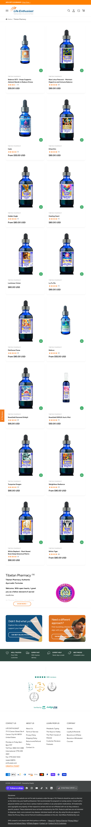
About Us (29, 728)
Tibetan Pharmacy (20, 19)
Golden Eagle (13, 216)
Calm (10, 149)
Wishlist (69, 728)
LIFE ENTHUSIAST (16, 783)
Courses (70, 741)
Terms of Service (32, 732)
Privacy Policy (31, 735)
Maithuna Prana (14, 350)
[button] (7, 10)
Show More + (22, 604)
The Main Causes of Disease (53, 736)
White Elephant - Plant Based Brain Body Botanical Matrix (19, 552)
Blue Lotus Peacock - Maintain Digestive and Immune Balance (60, 81)
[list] (45, 655)
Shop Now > (26, 2)
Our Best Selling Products (21, 635)
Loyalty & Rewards (73, 732)
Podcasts (49, 744)
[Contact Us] (78, 10)
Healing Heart (54, 216)
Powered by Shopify (28, 783)
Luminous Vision (14, 283)
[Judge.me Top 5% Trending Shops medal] (34, 697)
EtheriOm (52, 149)
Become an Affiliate (74, 735)
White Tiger (53, 551)
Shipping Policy (31, 738)
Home (10, 19)
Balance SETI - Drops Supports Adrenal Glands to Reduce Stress (20, 81)
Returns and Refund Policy (33, 742)
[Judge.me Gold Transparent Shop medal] (40, 687)
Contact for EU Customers (57, 823)
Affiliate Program (33, 823)
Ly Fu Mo (52, 283)
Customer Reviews (53, 741)
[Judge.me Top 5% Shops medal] (52, 687)
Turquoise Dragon (14, 484)
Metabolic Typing (52, 728)
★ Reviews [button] (2, 415)
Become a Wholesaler (75, 738)
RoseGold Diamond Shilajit (18, 417)
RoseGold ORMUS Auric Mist (60, 417)
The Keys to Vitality (53, 732)
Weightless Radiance (57, 484)
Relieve (51, 350)
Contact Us (30, 747)
